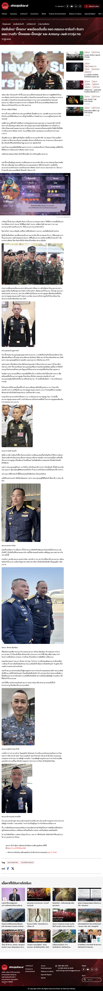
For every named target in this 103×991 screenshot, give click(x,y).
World (44, 14)
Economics (34, 14)
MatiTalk (87, 69)
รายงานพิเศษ (43, 23)
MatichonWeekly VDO (90, 66)
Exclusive (13, 14)
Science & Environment (57, 14)
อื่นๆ (99, 14)
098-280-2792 (63, 966)
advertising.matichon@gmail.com (68, 970)
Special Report (90, 14)
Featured (7, 23)
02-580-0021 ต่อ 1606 (65, 968)
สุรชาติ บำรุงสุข (96, 52)
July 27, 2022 (52, 852)
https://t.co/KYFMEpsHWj (16, 848)
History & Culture (75, 14)
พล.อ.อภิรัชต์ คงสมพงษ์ (27, 862)
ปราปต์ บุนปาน (96, 87)
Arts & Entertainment (46, 967)
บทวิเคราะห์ (23, 14)
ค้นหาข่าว (61, 6)
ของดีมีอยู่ (87, 84)
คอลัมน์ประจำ (18, 23)
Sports (43, 978)
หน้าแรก (4, 14)
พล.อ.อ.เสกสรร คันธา (13, 862)
